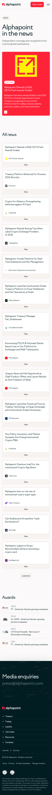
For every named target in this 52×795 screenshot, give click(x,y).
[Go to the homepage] (11, 708)
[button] (48, 4)
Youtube (16, 750)
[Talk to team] (37, 4)
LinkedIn (5, 750)
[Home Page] (11, 4)
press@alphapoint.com (22, 683)
